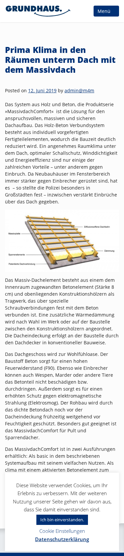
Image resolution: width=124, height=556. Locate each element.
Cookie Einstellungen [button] (62, 531)
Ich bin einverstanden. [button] (62, 520)
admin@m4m (79, 90)
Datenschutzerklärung (62, 539)
